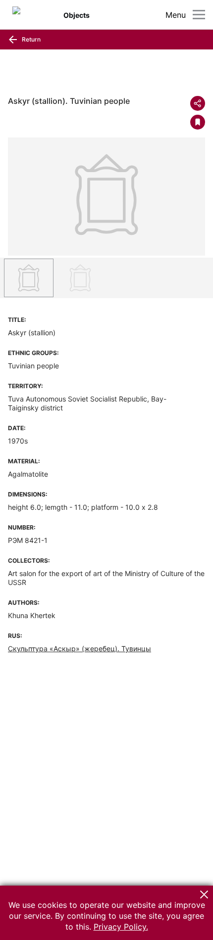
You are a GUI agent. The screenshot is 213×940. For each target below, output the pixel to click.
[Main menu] (199, 14)
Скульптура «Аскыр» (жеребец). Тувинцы (79, 648)
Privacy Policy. (121, 927)
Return (30, 39)
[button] (204, 894)
